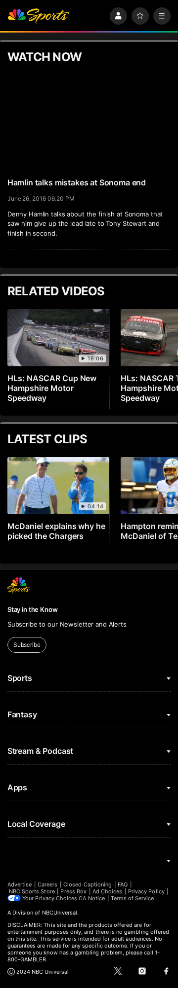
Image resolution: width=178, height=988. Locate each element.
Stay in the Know (32, 609)
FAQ (123, 884)
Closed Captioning (87, 884)
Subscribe (27, 644)
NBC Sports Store (32, 891)
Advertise (19, 884)
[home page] (38, 16)
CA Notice (92, 898)
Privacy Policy (146, 891)
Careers (47, 884)
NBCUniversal (60, 912)
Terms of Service (132, 898)
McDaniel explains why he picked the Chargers (56, 531)
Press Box (73, 891)
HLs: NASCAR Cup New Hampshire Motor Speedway (52, 388)
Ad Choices (107, 891)
